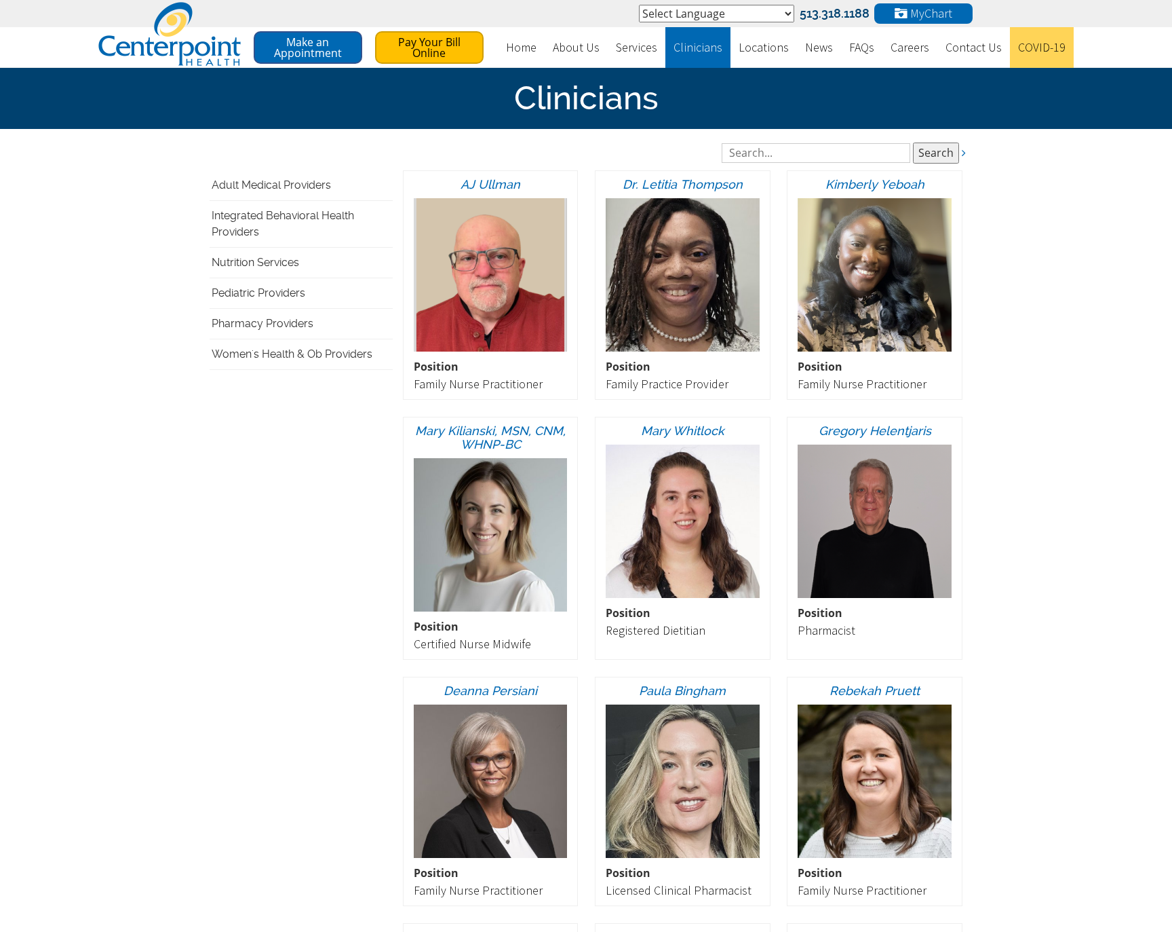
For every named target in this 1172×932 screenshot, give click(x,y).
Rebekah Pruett (874, 691)
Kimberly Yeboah (874, 184)
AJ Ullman (490, 184)
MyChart (929, 13)
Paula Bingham (682, 691)
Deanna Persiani (490, 691)
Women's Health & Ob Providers (292, 354)
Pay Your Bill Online (429, 47)
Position (436, 366)
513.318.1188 (835, 13)
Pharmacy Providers (262, 323)
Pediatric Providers (258, 292)
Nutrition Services (255, 262)
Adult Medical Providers (271, 185)
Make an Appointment (308, 47)
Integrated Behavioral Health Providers (283, 223)
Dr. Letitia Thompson (683, 184)
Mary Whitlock (682, 431)
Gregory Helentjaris (875, 431)
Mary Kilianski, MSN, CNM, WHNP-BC (490, 437)
